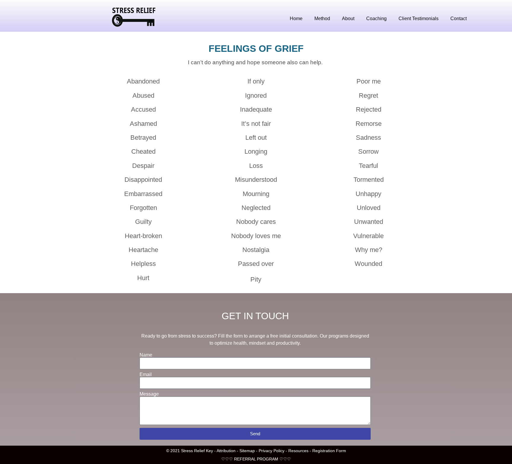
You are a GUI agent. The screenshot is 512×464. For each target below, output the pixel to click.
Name (146, 355)
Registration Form (329, 450)
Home (296, 18)
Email (146, 374)
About (348, 18)
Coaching (376, 18)
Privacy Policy (271, 450)
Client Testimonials (419, 18)
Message (149, 394)
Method (322, 18)
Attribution (227, 450)
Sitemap (247, 450)
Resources (298, 450)
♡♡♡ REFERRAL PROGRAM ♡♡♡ (256, 459)
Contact (458, 18)
